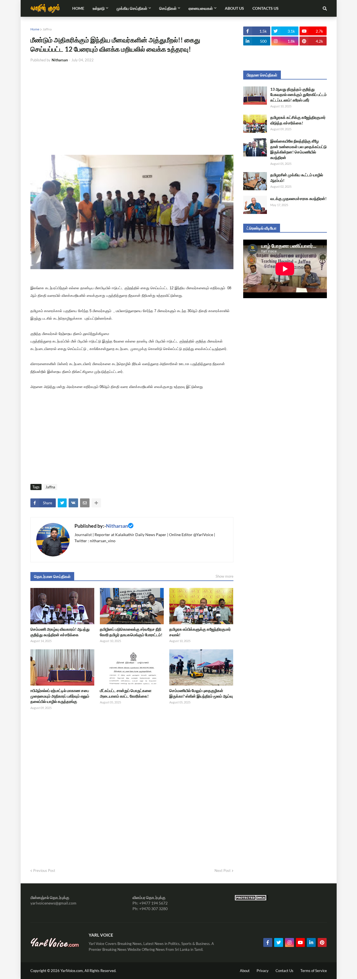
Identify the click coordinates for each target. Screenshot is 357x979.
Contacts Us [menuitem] (265, 8)
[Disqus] (131, 787)
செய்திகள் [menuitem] (168, 8)
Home (34, 29)
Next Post (222, 870)
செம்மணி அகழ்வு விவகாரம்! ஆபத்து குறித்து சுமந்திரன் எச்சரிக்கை (60, 632)
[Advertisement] (131, 109)
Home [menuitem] (78, 8)
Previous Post (44, 870)
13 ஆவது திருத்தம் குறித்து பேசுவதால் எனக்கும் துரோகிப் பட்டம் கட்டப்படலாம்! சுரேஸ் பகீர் (298, 94)
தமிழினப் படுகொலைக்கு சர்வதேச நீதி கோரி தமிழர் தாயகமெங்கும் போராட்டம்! (131, 632)
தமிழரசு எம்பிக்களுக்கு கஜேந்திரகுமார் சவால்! (200, 632)
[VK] (73, 502)
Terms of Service (313, 970)
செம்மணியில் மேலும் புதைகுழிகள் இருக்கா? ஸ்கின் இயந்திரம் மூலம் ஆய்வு (201, 693)
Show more (224, 576)
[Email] (85, 502)
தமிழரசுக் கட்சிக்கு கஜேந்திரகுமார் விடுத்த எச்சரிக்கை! (297, 120)
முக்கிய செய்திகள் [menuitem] (132, 8)
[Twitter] (62, 502)
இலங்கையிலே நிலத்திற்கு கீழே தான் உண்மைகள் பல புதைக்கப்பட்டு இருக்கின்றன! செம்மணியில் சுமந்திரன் (298, 149)
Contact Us (284, 970)
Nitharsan (117, 526)
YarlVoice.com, (73, 970)
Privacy (263, 970)
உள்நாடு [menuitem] (99, 8)
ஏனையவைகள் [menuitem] (201, 8)
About (245, 970)
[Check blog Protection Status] (251, 899)
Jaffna (47, 29)
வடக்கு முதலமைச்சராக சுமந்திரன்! (298, 198)
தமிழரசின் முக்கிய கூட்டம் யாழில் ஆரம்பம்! (296, 177)
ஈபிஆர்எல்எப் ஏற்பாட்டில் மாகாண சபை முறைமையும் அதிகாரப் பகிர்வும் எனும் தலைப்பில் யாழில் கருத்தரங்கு (59, 696)
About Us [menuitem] (234, 8)
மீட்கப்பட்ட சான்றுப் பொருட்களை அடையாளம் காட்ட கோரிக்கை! (125, 693)
